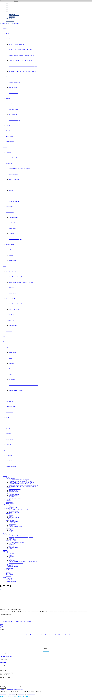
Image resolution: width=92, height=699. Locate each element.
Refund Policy (21, 694)
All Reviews (26, 634)
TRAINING (3, 697)
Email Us (2, 667)
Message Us (3, 662)
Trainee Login (12, 14)
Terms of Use (3, 694)
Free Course (12, 17)
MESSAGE (3, 686)
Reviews (8, 19)
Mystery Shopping (49, 634)
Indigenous (32, 634)
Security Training (59, 634)
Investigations (40, 634)
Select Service (3, 676)
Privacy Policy (12, 694)
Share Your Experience (7, 643)
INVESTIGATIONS (24, 697)
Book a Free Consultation (8, 638)
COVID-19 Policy (31, 694)
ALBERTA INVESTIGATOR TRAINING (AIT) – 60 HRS (17, 621)
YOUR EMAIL (4, 674)
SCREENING (12, 697)
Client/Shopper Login (14, 15)
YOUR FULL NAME (5, 673)
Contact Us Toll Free (6, 656)
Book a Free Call (10, 21)
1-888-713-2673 (10, 18)
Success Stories (68, 634)
